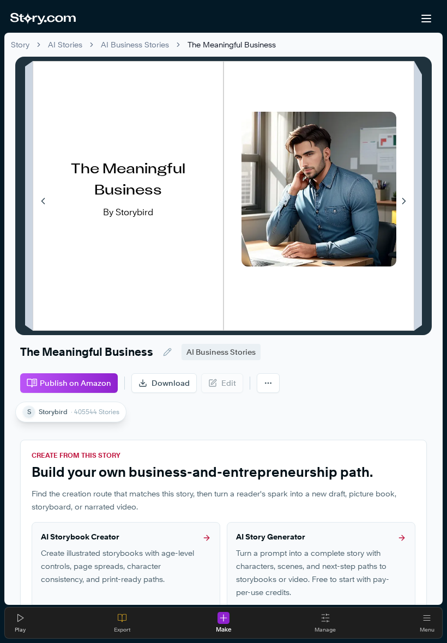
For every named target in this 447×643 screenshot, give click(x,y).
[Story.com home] (43, 19)
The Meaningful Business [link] (232, 44)
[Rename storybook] (167, 352)
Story (20, 44)
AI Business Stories (135, 44)
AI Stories (65, 44)
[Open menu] (426, 18)
